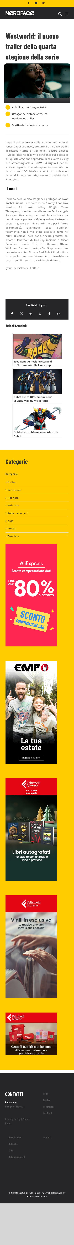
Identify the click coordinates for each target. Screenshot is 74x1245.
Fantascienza (33, 113)
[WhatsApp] (40, 314)
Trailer (30, 118)
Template (13, 536)
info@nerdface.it (15, 1106)
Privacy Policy (12, 1119)
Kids (10, 520)
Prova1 (11, 528)
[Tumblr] (49, 314)
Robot (22, 118)
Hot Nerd (13, 497)
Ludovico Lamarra (37, 125)
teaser (29, 142)
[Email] (59, 314)
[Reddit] (31, 314)
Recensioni (15, 490)
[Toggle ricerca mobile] (60, 14)
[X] (21, 314)
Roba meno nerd (18, 513)
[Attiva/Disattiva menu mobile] (67, 14)
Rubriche (13, 505)
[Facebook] (12, 314)
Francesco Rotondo (37, 1196)
